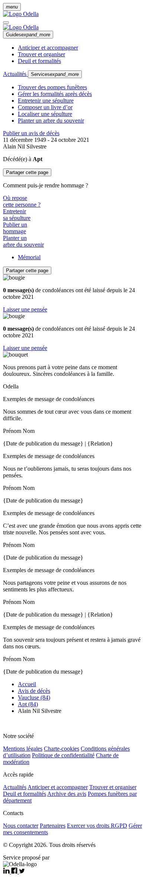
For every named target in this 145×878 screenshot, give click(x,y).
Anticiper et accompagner (48, 47)
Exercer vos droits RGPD (97, 825)
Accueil (27, 684)
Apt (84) (28, 704)
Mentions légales (22, 748)
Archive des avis (66, 794)
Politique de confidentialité (63, 755)
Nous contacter (20, 825)
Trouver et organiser (41, 54)
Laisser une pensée (25, 309)
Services (55, 74)
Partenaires (52, 825)
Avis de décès (34, 691)
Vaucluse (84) (34, 697)
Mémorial (29, 257)
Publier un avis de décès (31, 133)
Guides (28, 34)
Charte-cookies (61, 748)
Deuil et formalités (39, 61)
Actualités (15, 74)
